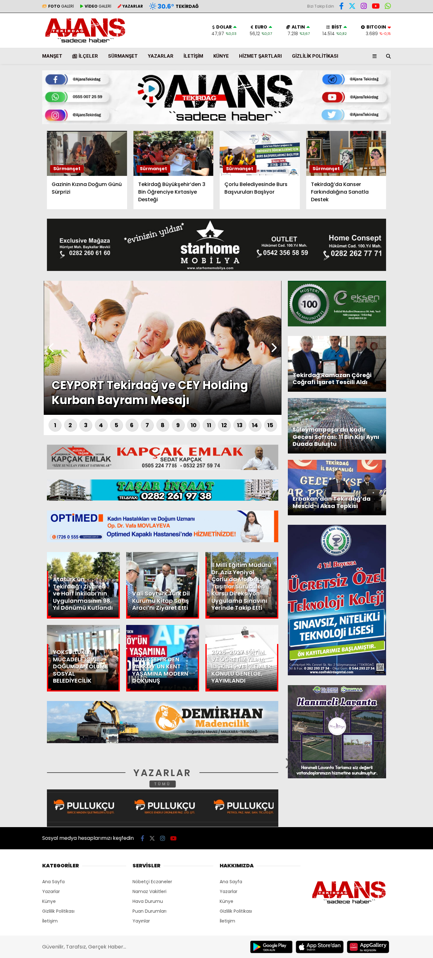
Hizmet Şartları (260, 56)
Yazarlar (375, 75)
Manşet (52, 56)
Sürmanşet (123, 56)
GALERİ (61, 6)
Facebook (395, 186)
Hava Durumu (379, 105)
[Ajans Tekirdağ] (85, 43)
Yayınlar (141, 921)
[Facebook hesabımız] (341, 7)
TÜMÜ (162, 784)
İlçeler (88, 56)
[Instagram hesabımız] (162, 838)
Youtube (396, 239)
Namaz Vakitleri (149, 891)
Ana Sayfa (377, 35)
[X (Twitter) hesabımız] (393, 204)
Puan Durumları (149, 911)
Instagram (396, 222)
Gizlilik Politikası (315, 56)
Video (371, 62)
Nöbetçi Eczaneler (152, 881)
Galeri (372, 48)
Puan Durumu (381, 118)
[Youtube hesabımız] (173, 838)
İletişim (193, 56)
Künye (221, 56)
